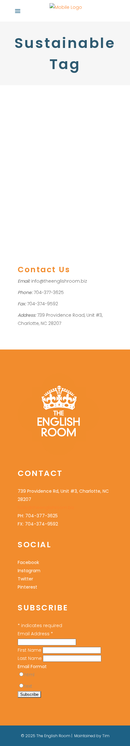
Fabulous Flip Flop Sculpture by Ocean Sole (57, 123)
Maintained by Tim (91, 735)
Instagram (29, 570)
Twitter (25, 579)
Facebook (28, 562)
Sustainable (66, 169)
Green (72, 152)
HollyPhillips (67, 144)
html (29, 675)
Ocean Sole (52, 160)
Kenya (86, 152)
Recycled (76, 160)
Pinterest (27, 587)
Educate (54, 152)
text (28, 686)
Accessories (30, 144)
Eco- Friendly (31, 152)
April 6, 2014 (29, 101)
